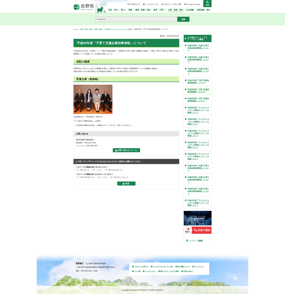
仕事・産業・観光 (86, 29)
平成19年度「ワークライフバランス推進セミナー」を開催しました (198, 156)
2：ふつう (98, 170)
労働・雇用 (98, 29)
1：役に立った (83, 170)
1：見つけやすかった (86, 177)
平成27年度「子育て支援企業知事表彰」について (198, 81)
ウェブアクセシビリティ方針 (163, 266)
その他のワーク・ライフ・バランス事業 (118, 29)
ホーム (75, 29)
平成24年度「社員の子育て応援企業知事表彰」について (198, 71)
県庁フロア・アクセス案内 (169, 271)
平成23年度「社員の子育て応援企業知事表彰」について (198, 191)
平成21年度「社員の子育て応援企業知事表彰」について (198, 168)
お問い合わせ (188, 271)
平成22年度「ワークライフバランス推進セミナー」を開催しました (198, 133)
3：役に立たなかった (114, 170)
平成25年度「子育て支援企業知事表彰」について (198, 99)
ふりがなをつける (152, 4)
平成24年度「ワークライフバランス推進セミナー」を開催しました (198, 110)
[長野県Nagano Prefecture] (83, 7)
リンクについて (150, 271)
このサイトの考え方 (141, 266)
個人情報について (183, 266)
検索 (207, 5)
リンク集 (137, 271)
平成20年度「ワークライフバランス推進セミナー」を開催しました (198, 144)
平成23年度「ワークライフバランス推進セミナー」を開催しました (198, 121)
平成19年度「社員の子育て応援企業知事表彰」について (198, 48)
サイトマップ (199, 266)
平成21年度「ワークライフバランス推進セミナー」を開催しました (198, 202)
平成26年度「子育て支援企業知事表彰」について (198, 90)
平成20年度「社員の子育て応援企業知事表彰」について (198, 59)
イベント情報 (196, 240)
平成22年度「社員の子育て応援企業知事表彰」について (198, 179)
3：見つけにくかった (119, 177)
